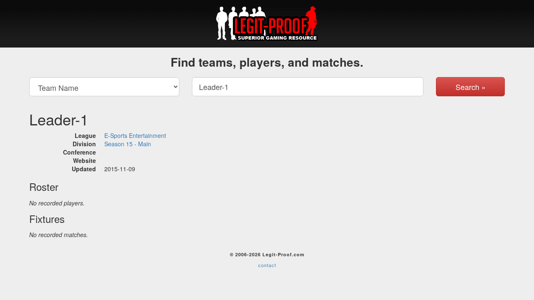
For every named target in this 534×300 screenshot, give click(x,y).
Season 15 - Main (127, 144)
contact (267, 265)
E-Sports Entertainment (135, 135)
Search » (471, 86)
